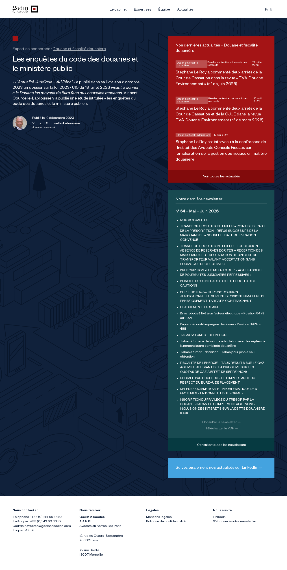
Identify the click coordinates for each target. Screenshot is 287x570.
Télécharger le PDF (220, 429)
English (272, 10)
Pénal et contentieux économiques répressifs (227, 64)
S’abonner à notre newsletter (234, 522)
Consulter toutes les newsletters (221, 445)
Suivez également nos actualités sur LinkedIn (217, 468)
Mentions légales (159, 517)
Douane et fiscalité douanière (79, 49)
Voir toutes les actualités (221, 177)
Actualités (185, 10)
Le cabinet (118, 10)
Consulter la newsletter (219, 422)
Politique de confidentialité (166, 522)
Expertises (142, 10)
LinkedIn (219, 517)
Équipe (164, 10)
